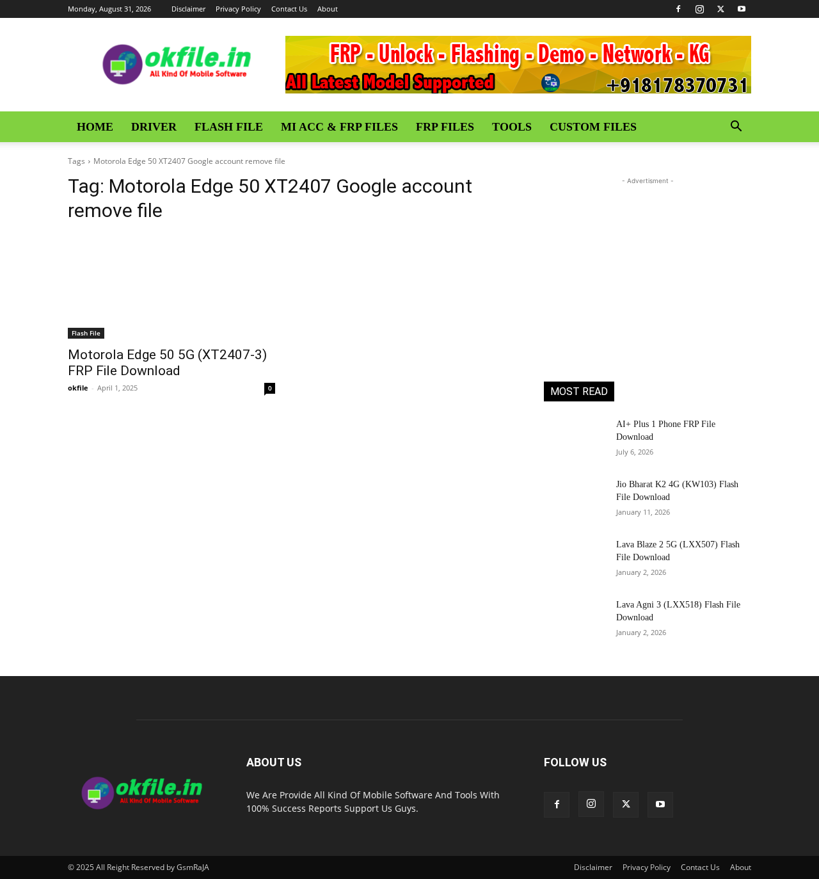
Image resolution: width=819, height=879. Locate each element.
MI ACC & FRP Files (339, 126)
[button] (735, 128)
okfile (78, 387)
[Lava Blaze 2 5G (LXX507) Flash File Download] (575, 560)
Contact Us (289, 8)
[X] (720, 9)
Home (95, 126)
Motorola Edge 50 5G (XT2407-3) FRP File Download (167, 362)
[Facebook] (678, 9)
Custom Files (593, 126)
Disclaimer (188, 8)
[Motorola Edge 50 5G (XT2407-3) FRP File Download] (171, 287)
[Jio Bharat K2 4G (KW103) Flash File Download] (575, 500)
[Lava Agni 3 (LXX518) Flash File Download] (575, 620)
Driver (154, 126)
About (327, 8)
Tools (512, 126)
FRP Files (445, 126)
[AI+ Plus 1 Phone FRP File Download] (575, 440)
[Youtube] (741, 9)
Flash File (229, 126)
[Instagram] (699, 9)
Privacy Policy (238, 8)
